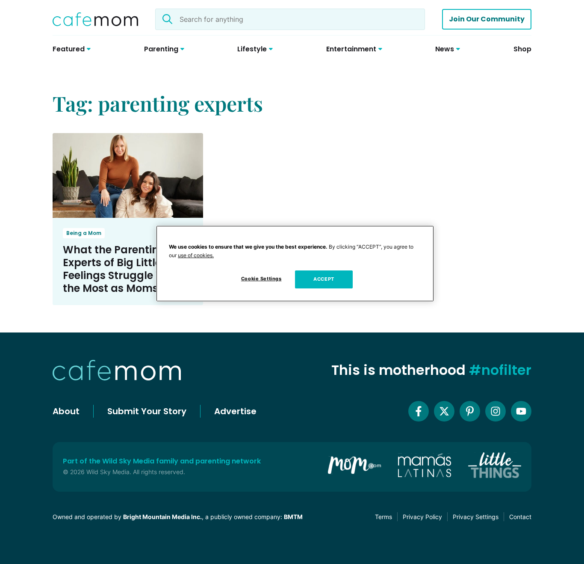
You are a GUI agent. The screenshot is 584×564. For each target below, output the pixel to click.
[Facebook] (418, 411)
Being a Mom (83, 233)
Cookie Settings (261, 279)
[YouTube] (521, 411)
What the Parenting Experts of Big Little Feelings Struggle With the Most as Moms (121, 269)
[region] (295, 264)
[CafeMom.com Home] (95, 19)
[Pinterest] (470, 411)
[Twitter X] (444, 411)
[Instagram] (495, 411)
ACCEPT (323, 279)
